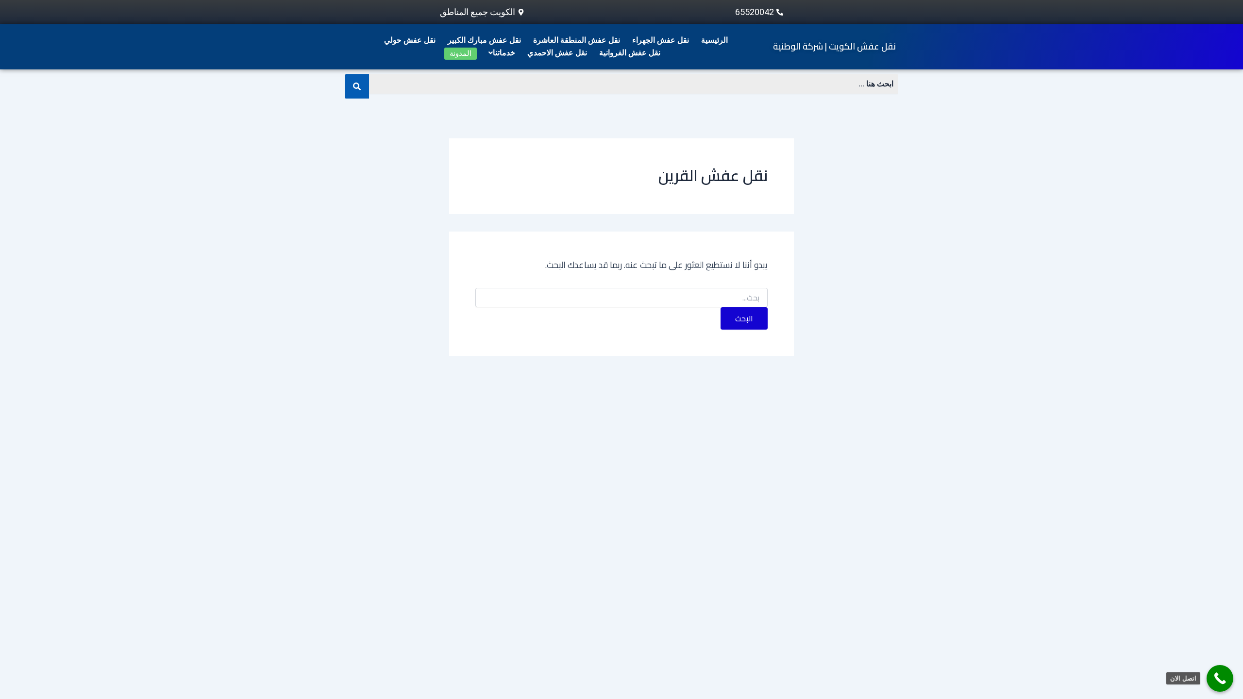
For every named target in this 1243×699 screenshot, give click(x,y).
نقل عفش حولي (410, 40)
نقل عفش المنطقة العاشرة (576, 40)
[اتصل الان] (1220, 678)
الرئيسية (714, 40)
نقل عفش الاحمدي (557, 52)
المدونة (460, 53)
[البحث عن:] (621, 298)
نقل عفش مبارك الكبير (484, 40)
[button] (499, 53)
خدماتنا (504, 52)
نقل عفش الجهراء (660, 40)
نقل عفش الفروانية (629, 52)
